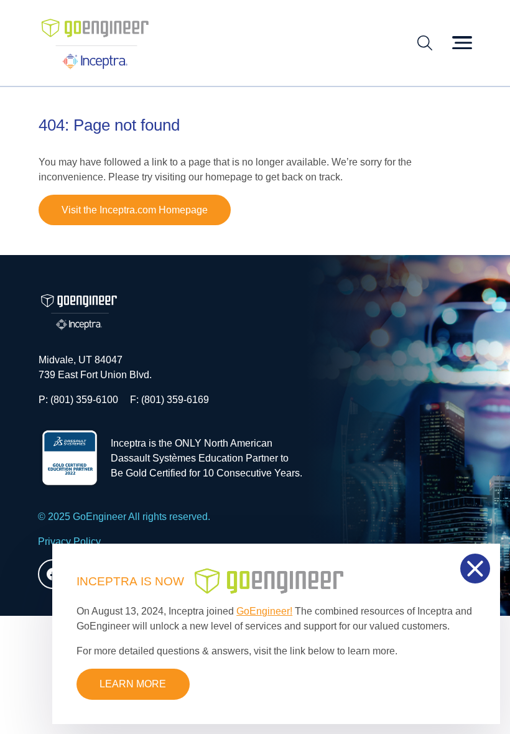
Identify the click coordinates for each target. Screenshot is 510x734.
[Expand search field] (424, 43)
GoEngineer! (264, 611)
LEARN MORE (133, 684)
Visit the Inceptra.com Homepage (135, 210)
